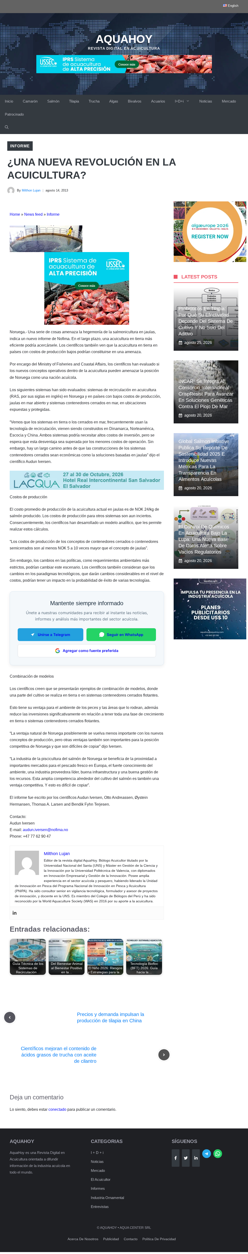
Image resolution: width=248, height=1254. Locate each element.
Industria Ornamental (107, 1198)
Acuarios (158, 101)
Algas (113, 101)
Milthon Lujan (31, 190)
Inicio (9, 101)
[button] (6, 127)
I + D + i (97, 1153)
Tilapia (74, 101)
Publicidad (111, 1239)
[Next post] (164, 1055)
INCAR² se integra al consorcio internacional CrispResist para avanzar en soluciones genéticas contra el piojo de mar (205, 394)
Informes (98, 1188)
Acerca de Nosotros (83, 1239)
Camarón (30, 101)
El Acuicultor (100, 1179)
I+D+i (179, 101)
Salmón (53, 101)
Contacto (131, 1239)
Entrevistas (100, 1207)
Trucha (94, 101)
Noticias (205, 101)
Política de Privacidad (159, 1239)
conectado (57, 1109)
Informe (20, 146)
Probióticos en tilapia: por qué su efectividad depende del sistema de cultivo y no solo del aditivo (205, 321)
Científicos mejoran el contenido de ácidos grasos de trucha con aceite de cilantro (58, 1055)
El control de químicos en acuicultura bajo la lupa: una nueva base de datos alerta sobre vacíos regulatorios (203, 539)
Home (15, 214)
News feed (33, 214)
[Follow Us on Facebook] (175, 1158)
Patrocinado (14, 114)
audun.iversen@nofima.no (45, 830)
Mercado (229, 101)
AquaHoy (124, 39)
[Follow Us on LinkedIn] (196, 1158)
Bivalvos (134, 101)
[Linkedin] (14, 913)
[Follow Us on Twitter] (186, 1158)
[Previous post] (9, 1017)
